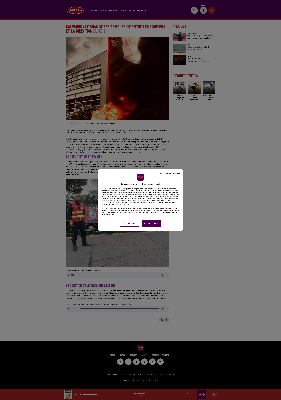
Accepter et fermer (151, 223)
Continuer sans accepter (169, 173)
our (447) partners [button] (111, 189)
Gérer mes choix (129, 223)
